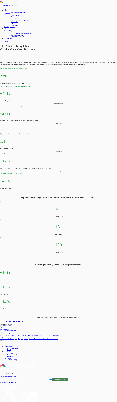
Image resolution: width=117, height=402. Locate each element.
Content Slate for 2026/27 (18, 12)
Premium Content (9, 346)
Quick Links (7, 30)
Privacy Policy (11, 377)
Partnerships (14, 22)
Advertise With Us (11, 5)
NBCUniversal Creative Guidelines (21, 33)
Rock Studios (15, 25)
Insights (6, 28)
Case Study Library (9, 27)
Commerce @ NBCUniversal (19, 20)
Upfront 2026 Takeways (18, 36)
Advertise (3, 5)
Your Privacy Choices (60, 379)
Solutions (13, 17)
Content (6, 10)
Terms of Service (11, 382)
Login (5, 9)
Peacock (13, 18)
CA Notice (3, 382)
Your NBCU (7, 358)
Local (12, 23)
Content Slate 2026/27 (17, 35)
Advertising (7, 13)
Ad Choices (3, 377)
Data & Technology (16, 15)
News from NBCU (16, 32)
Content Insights (4, 41)
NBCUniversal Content (14, 348)
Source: (2, 340)
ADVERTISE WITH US (14, 321)
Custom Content (12, 355)
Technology (10, 353)
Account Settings (12, 360)
